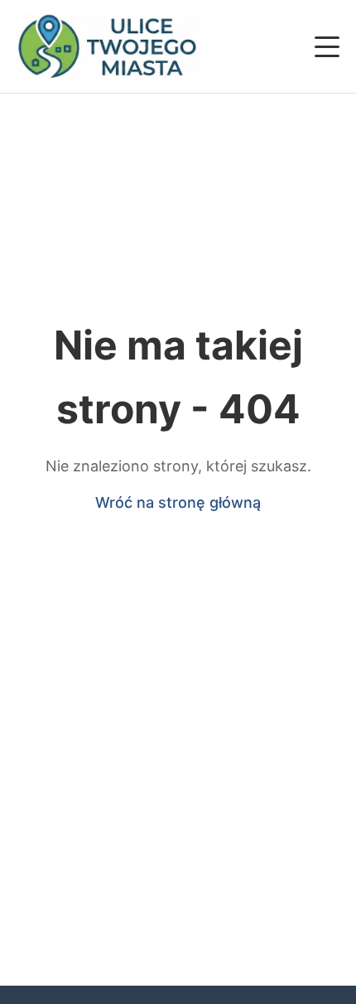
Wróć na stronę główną (178, 502)
